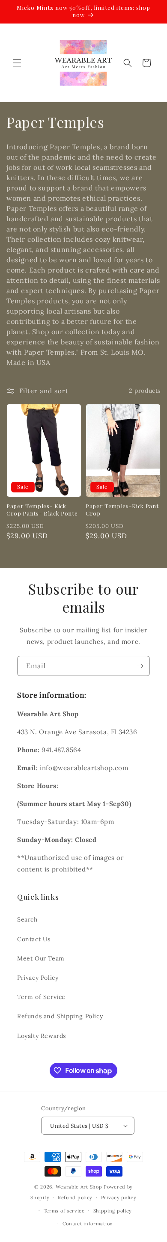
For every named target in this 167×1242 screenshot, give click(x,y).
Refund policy (75, 1198)
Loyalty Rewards (41, 1036)
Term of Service (41, 997)
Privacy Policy (37, 977)
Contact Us (34, 939)
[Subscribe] (140, 666)
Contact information (88, 1224)
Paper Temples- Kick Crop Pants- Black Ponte (42, 510)
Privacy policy (119, 1198)
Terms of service (64, 1211)
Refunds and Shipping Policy (60, 1016)
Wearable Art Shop (79, 1187)
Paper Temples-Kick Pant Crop (122, 510)
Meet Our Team (41, 958)
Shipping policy (112, 1211)
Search (27, 919)
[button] (17, 62)
